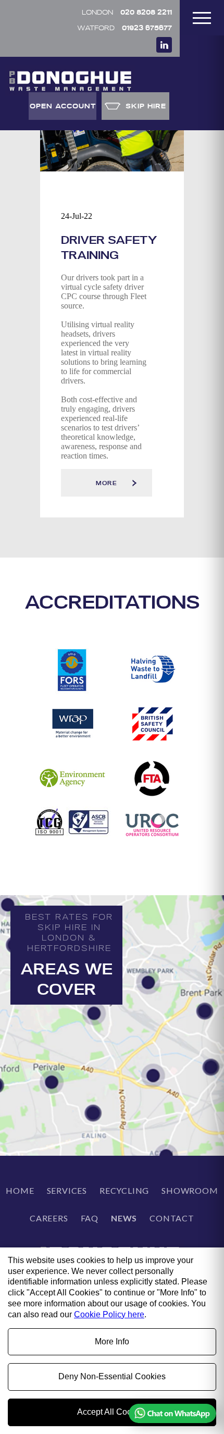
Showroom (189, 1190)
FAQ (89, 1218)
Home (20, 1190)
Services (67, 1190)
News (124, 1218)
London (127, 11)
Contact (172, 1218)
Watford (124, 27)
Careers (49, 1218)
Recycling (124, 1190)
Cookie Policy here (109, 1314)
